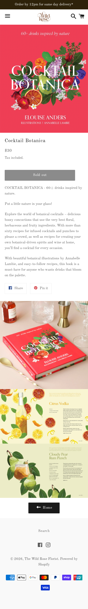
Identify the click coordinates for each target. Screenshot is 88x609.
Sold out (40, 175)
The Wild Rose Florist (41, 559)
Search (44, 531)
